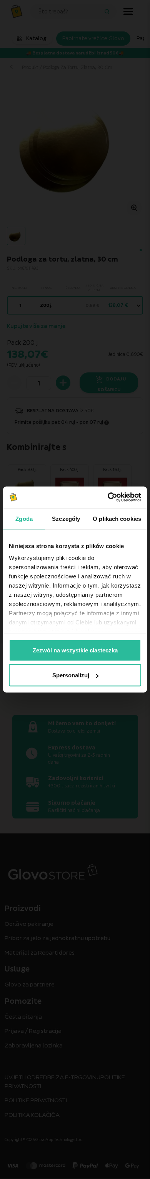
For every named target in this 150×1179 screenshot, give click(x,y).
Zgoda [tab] (24, 518)
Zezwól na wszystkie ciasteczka (75, 650)
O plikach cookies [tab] (117, 518)
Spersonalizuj (70, 675)
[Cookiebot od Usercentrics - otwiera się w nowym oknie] (108, 497)
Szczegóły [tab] (66, 518)
